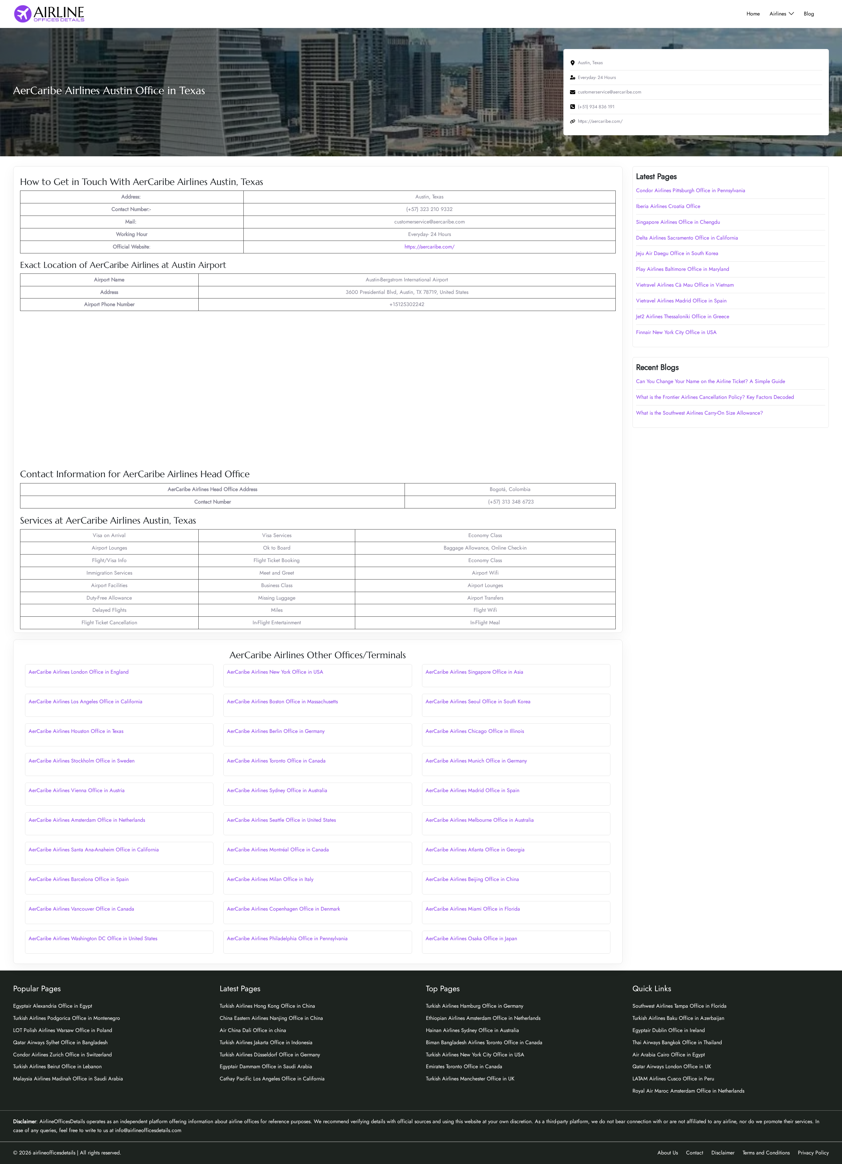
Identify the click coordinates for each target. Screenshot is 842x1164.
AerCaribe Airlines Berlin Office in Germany (276, 731)
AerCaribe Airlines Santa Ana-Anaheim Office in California (94, 849)
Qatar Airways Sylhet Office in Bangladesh (60, 1042)
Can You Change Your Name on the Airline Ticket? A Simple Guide (711, 381)
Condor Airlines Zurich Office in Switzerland (62, 1054)
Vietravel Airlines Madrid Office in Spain (681, 300)
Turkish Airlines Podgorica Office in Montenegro (66, 1018)
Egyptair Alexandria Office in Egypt (52, 1006)
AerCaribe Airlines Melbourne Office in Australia (480, 820)
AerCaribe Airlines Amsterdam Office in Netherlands (87, 820)
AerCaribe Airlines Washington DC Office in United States (93, 938)
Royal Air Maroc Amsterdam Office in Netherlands (688, 1091)
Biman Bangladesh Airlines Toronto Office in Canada (484, 1042)
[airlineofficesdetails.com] (49, 13)
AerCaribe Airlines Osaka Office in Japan (471, 938)
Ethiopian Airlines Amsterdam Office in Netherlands (483, 1018)
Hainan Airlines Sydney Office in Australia (472, 1030)
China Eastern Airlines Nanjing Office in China (271, 1018)
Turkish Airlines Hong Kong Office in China (267, 1006)
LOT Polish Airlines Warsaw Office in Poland (62, 1030)
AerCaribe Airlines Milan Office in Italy (270, 879)
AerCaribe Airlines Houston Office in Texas (76, 731)
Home (753, 13)
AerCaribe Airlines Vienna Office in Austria (77, 790)
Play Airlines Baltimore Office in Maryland (682, 269)
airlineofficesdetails (54, 1152)
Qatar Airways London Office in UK (671, 1066)
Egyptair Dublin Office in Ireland (668, 1030)
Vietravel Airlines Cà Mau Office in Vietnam (685, 285)
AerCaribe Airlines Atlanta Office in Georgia (475, 849)
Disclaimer (722, 1152)
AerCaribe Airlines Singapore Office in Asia (474, 672)
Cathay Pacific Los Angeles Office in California (272, 1078)
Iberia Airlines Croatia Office (668, 206)
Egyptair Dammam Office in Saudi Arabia (266, 1066)
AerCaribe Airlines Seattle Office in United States (281, 820)
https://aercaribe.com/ (430, 246)
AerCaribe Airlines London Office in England (79, 672)
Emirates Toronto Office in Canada (464, 1066)
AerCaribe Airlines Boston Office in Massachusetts (282, 701)
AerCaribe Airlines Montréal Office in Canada (278, 849)
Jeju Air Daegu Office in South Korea (677, 253)
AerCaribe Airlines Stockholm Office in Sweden (82, 760)
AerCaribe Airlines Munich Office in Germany (476, 760)
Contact (694, 1152)
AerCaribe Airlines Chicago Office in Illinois (475, 731)
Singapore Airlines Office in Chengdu (678, 222)
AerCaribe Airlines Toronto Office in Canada (276, 760)
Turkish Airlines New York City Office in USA (475, 1054)
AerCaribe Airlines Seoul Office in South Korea (478, 701)
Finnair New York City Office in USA (676, 332)
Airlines (778, 13)
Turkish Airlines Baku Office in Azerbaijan (678, 1018)
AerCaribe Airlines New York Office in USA (275, 672)
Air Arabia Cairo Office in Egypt (668, 1054)
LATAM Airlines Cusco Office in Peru (673, 1078)
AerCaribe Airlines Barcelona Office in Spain (79, 879)
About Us (667, 1152)
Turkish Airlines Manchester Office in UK (470, 1078)
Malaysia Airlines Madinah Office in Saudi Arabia (68, 1078)
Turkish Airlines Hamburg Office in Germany (474, 1006)
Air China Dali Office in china (253, 1030)
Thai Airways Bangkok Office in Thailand (677, 1042)
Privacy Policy (813, 1152)
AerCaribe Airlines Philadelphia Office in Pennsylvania (287, 938)
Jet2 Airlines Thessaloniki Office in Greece (682, 316)
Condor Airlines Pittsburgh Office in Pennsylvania (690, 190)
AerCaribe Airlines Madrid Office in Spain (472, 790)
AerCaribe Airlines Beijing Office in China (472, 879)
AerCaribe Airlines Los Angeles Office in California (85, 701)
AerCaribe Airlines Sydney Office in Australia (277, 790)
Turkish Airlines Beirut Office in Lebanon (57, 1066)
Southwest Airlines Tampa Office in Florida (679, 1006)
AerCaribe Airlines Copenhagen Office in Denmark (283, 909)
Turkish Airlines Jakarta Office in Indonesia (266, 1042)
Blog (809, 13)
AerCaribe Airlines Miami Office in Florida (473, 909)
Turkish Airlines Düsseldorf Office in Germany (270, 1054)
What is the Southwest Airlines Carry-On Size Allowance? (699, 413)
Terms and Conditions (766, 1152)
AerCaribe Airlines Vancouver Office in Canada (81, 909)
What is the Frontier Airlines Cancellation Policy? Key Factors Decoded (715, 397)
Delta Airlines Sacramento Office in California (687, 238)
